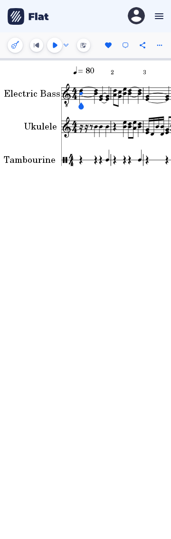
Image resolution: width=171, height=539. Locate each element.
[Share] (142, 45)
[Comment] (125, 45)
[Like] (108, 45)
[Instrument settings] (15, 45)
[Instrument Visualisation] (83, 45)
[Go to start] (36, 45)
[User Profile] (136, 16)
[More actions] (159, 45)
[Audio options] (66, 45)
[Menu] (157, 16)
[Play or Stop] (54, 45)
